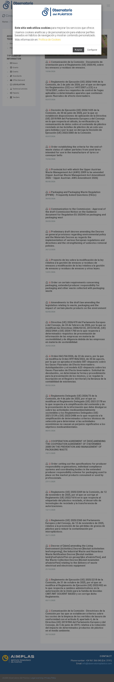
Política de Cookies (50, 39)
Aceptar (78, 50)
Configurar (92, 50)
